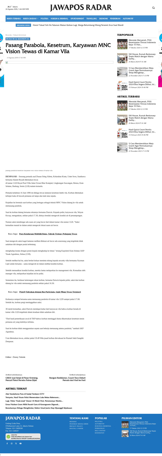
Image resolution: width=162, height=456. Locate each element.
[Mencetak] (37, 365)
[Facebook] (8, 365)
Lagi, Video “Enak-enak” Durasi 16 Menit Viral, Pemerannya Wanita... (34, 401)
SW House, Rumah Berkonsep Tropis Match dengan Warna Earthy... (142, 56)
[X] (13, 365)
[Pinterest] (19, 365)
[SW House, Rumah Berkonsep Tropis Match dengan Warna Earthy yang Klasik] (122, 58)
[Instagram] (11, 443)
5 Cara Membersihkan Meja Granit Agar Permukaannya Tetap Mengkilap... (141, 70)
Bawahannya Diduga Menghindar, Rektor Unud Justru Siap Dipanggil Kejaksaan (39, 408)
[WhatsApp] (25, 365)
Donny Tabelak (19, 357)
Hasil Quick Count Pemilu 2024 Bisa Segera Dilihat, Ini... (142, 83)
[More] (43, 365)
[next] (144, 25)
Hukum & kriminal (19, 35)
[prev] (140, 25)
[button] (153, 8)
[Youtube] (20, 443)
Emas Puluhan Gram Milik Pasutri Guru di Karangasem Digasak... (33, 404)
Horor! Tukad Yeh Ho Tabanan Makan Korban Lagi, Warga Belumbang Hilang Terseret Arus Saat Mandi (78, 25)
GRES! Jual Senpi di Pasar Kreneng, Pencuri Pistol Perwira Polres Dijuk (22, 379)
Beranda (9, 35)
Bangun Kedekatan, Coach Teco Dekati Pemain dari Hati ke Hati (67, 379)
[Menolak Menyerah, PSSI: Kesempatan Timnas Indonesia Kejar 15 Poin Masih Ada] (122, 44)
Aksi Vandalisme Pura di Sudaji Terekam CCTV (25, 394)
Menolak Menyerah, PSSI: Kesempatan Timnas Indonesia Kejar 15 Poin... (142, 42)
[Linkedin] (31, 365)
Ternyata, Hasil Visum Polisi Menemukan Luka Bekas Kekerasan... (33, 397)
